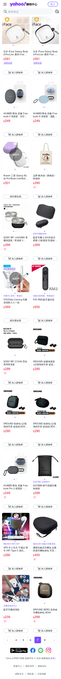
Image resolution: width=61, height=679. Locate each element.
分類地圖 (41, 673)
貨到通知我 (15, 196)
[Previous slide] (4, 30)
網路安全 (19, 673)
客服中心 (17, 665)
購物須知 (42, 665)
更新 (53, 658)
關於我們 (30, 665)
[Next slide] (27, 30)
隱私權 (30, 673)
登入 (52, 4)
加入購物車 (17, 72)
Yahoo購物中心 (23, 4)
